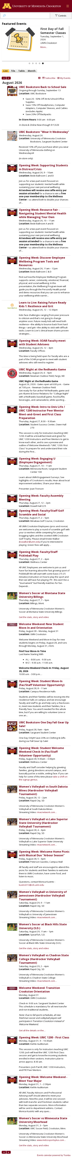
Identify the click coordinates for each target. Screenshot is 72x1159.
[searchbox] (28, 15)
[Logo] (32, 6)
